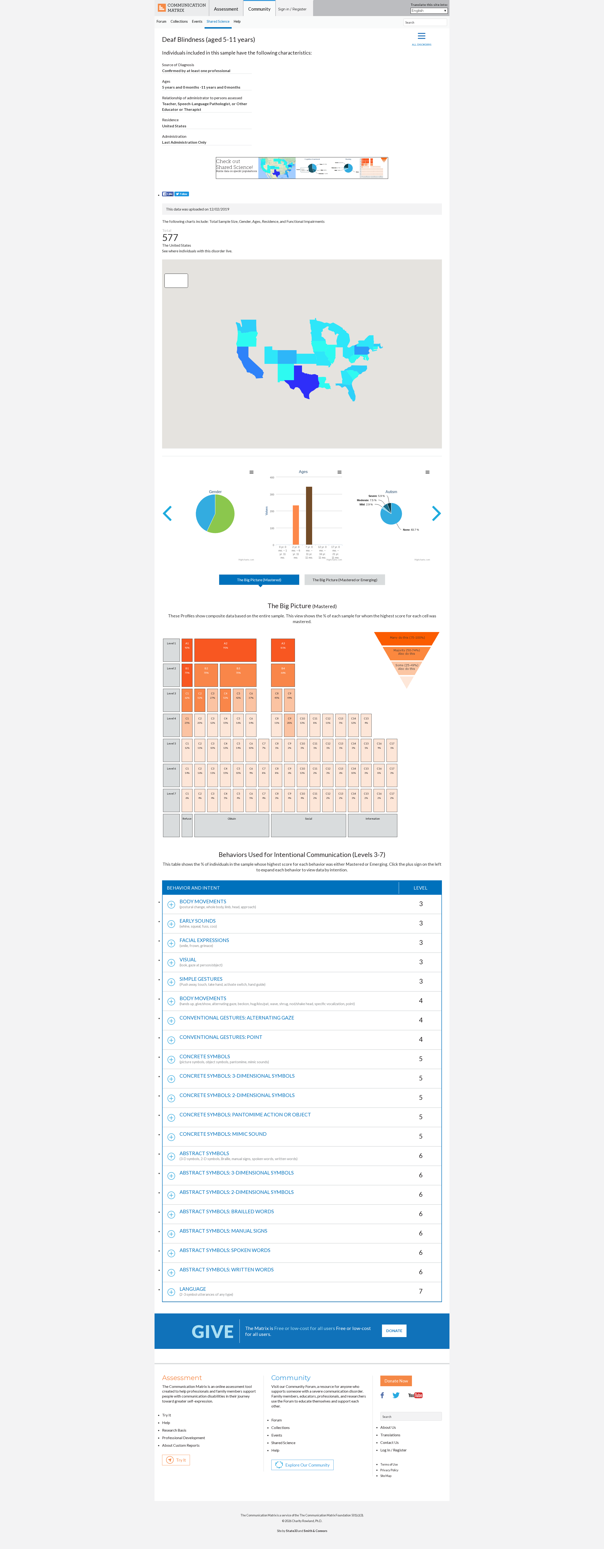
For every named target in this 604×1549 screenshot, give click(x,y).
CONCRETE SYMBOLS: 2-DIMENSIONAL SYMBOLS (301, 1096)
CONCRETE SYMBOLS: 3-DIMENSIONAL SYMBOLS (301, 1077)
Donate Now (396, 1380)
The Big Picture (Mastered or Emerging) (344, 579)
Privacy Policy (389, 1470)
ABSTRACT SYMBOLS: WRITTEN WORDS (301, 1271)
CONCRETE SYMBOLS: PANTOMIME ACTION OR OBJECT (301, 1116)
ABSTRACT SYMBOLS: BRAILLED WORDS (301, 1213)
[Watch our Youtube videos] (419, 1408)
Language (301, 1291)
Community (259, 9)
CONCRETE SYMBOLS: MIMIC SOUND (301, 1135)
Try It (166, 1415)
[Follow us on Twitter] (181, 195)
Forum (161, 21)
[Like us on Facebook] (168, 195)
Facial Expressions (301, 942)
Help (237, 21)
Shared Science (218, 21)
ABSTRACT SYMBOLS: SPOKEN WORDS (301, 1251)
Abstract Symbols (301, 1155)
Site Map (385, 1476)
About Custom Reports (181, 1445)
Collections (179, 21)
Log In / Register (393, 1450)
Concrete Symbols (301, 1058)
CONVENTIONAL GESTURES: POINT (301, 1038)
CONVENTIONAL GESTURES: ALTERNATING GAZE (301, 1019)
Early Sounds (301, 923)
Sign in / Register (292, 9)
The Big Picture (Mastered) (259, 579)
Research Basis (174, 1430)
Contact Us (389, 1442)
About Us (388, 1427)
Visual (301, 961)
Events (197, 21)
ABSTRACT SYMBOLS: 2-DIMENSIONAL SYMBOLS (301, 1193)
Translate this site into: (429, 5)
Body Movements (301, 903)
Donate (394, 1330)
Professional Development (183, 1437)
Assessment (226, 9)
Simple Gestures (301, 981)
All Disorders (421, 44)
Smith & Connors (315, 1531)
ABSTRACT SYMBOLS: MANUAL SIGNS (301, 1232)
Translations (390, 1435)
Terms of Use (389, 1464)
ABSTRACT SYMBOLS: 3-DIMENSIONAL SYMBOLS (301, 1174)
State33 (292, 1531)
